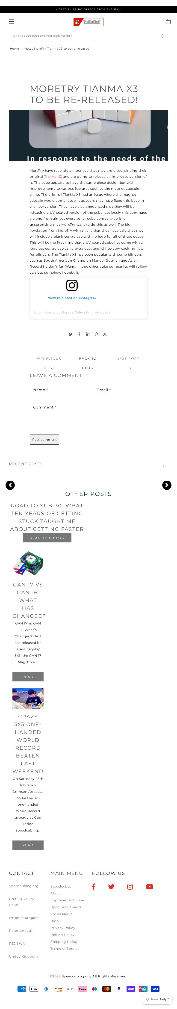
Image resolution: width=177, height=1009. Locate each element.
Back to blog (88, 360)
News (29, 48)
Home (14, 48)
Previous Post (50, 360)
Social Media (61, 914)
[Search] (163, 36)
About (55, 893)
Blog (54, 921)
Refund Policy (62, 935)
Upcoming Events (66, 907)
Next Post (128, 359)
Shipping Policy (64, 942)
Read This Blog (47, 538)
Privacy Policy (62, 928)
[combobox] (88, 36)
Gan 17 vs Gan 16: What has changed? (29, 600)
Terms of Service (65, 949)
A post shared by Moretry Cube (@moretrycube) (72, 312)
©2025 (56, 976)
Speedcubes (60, 886)
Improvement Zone (67, 900)
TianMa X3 (53, 177)
